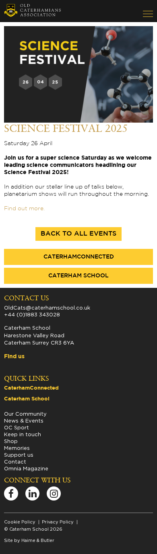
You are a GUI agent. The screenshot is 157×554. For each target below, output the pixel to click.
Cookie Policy (19, 521)
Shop (11, 441)
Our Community (25, 414)
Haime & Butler (37, 540)
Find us (14, 356)
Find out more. (24, 208)
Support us (18, 455)
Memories (17, 448)
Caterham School (78, 275)
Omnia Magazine (26, 468)
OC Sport (16, 427)
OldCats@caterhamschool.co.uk (47, 307)
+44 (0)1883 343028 (32, 314)
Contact (15, 461)
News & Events (23, 420)
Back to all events (78, 234)
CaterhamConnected (78, 256)
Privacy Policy (58, 521)
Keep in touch (22, 434)
